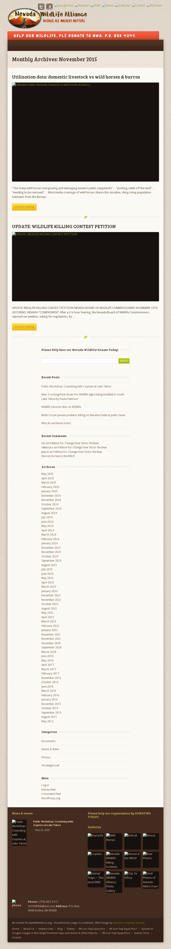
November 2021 (51, 638)
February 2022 (50, 625)
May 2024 (47, 526)
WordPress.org (50, 798)
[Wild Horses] (114, 841)
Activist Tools (141, 933)
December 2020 (51, 643)
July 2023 (47, 569)
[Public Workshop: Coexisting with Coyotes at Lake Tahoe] (19, 833)
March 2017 (48, 669)
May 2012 (47, 721)
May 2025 (47, 474)
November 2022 (51, 599)
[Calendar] (122, 5)
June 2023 (47, 573)
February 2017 (50, 673)
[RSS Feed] (154, 5)
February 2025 (50, 487)
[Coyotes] (96, 860)
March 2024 (48, 534)
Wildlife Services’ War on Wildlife (61, 407)
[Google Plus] (63, 5)
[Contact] (138, 5)
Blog (60, 928)
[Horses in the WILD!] (132, 860)
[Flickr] (95, 5)
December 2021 (51, 634)
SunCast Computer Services (129, 922)
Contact (16, 937)
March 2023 (48, 586)
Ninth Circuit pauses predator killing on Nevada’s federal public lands (83, 415)
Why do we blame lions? (56, 423)
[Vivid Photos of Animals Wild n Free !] (151, 880)
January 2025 (49, 491)
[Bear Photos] (151, 860)
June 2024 (47, 521)
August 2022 (49, 608)
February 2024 (50, 539)
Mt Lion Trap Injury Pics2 (116, 933)
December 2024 (51, 495)
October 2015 (49, 708)
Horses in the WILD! (63, 456)
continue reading (24, 206)
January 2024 (49, 543)
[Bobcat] (132, 841)
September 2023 (51, 560)
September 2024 (51, 508)
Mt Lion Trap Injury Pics (92, 928)
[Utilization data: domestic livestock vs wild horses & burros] (85, 132)
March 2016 (48, 690)
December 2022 (51, 595)
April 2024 (47, 530)
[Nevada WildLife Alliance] (47, 20)
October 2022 (49, 604)
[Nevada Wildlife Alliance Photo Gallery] (114, 882)
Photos (45, 757)
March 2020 (48, 652)
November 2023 (51, 552)
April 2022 (47, 617)
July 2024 (47, 517)
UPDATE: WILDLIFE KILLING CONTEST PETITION (64, 226)
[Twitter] (41, 9)
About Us (28, 928)
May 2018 (47, 660)
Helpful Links (46, 928)
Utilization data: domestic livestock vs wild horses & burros (76, 76)
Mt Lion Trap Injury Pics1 (123, 928)
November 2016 (51, 678)
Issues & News (50, 749)
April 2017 (47, 664)
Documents (48, 741)
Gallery (71, 928)
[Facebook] (49, 9)
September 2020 (51, 647)
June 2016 (47, 686)
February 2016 (50, 695)
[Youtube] (82, 5)
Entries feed (48, 789)
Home (15, 928)
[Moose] (151, 841)
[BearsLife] (96, 841)
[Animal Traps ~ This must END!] (96, 879)
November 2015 (51, 704)
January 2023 (49, 591)
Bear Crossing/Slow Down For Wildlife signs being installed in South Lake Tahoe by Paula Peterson (82, 397)
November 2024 (51, 500)
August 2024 (49, 513)
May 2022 (47, 612)
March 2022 (48, 621)
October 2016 (49, 682)
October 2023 (49, 556)
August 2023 (49, 565)
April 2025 (47, 478)
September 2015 (51, 712)
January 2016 (49, 699)
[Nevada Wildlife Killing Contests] (114, 860)
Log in (45, 785)
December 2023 (51, 547)
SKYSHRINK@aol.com (41, 906)
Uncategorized (50, 765)
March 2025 (48, 482)
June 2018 (47, 656)
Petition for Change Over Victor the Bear (74, 443)
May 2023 (47, 578)
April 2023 (47, 582)
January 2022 (49, 630)
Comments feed (51, 793)
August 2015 (49, 716)
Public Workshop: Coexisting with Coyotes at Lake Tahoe (76, 386)
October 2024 (49, 504)
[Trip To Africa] (132, 879)
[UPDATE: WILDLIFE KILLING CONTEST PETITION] (85, 266)
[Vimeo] (108, 5)
